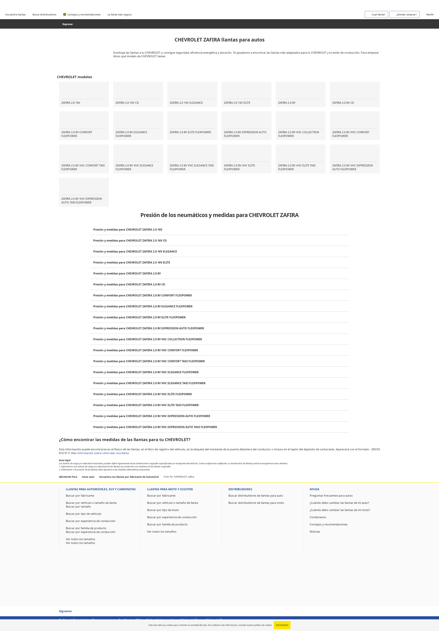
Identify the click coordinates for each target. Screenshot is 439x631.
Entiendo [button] (282, 625)
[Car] (429, 5)
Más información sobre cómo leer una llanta (100, 453)
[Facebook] (77, 613)
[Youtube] (84, 613)
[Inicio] (21, 5)
